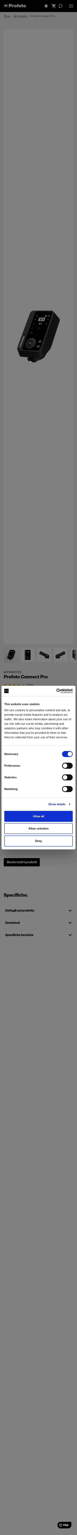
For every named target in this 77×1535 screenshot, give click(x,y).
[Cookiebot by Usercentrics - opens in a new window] (56, 691)
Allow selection (38, 828)
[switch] (67, 766)
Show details (56, 804)
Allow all (38, 816)
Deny (38, 840)
